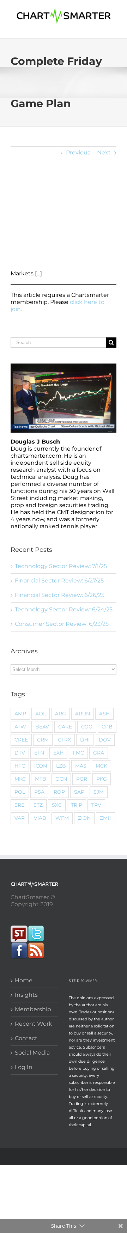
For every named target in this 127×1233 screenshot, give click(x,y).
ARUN (82, 713)
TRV (96, 805)
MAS (80, 766)
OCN (61, 779)
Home (23, 980)
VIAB (40, 818)
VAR (19, 818)
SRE (19, 805)
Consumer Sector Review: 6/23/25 (62, 624)
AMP (20, 713)
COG (86, 727)
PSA (39, 792)
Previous (78, 152)
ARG (60, 713)
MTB (40, 779)
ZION (84, 818)
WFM (62, 818)
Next (104, 152)
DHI (85, 740)
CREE (21, 740)
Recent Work (33, 1023)
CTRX (64, 740)
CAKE (65, 727)
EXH (58, 753)
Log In (23, 1067)
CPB (107, 727)
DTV (19, 753)
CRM (43, 740)
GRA (98, 753)
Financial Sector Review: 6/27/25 (59, 580)
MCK (101, 766)
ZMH (105, 818)
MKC (20, 779)
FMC (78, 753)
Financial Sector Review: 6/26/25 (59, 595)
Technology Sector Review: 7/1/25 (61, 566)
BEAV (42, 727)
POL (19, 792)
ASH (104, 713)
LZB (61, 766)
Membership (33, 1009)
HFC (19, 766)
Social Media (32, 1052)
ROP (59, 792)
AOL (40, 713)
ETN (39, 753)
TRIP (76, 805)
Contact (26, 1038)
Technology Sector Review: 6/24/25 (64, 609)
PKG (101, 779)
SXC (57, 805)
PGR (81, 779)
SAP (79, 792)
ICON (40, 766)
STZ (38, 805)
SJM (98, 792)
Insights (26, 994)
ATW (20, 727)
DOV (105, 740)
